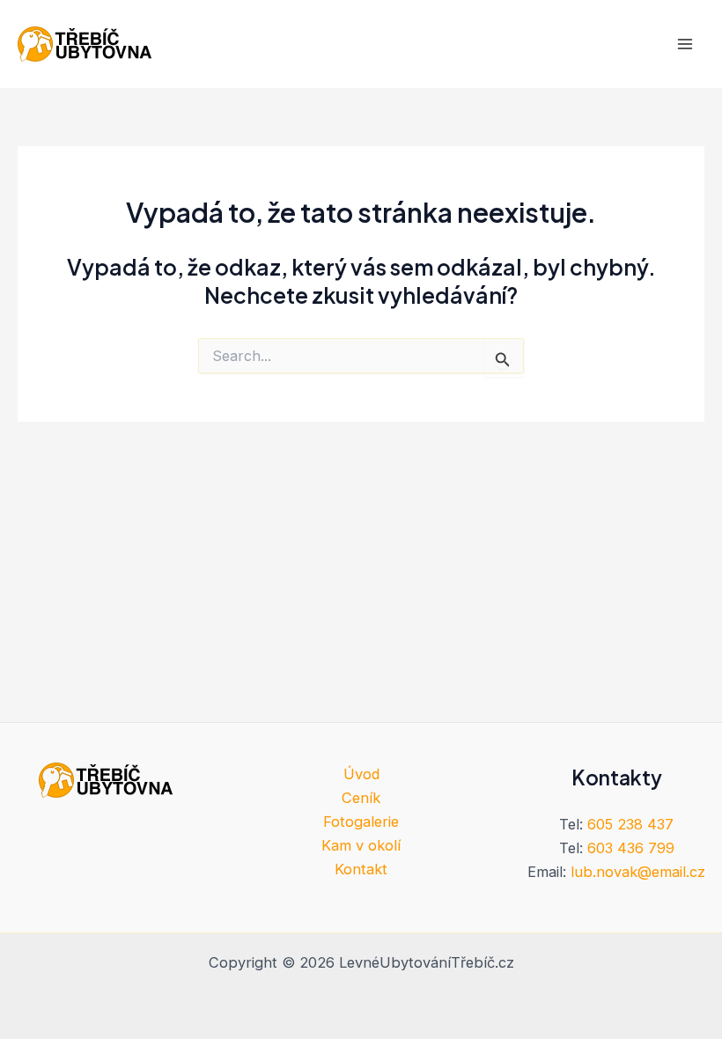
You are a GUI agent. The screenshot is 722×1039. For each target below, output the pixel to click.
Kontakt (361, 869)
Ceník (361, 798)
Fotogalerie (361, 821)
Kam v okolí (361, 845)
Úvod (361, 774)
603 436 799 (630, 848)
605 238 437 (630, 824)
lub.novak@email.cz (638, 872)
